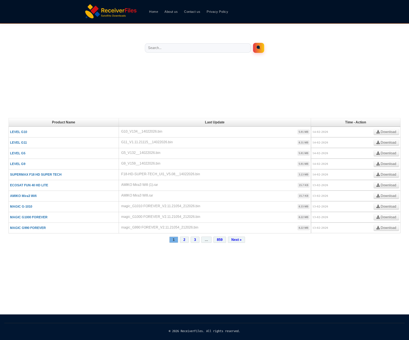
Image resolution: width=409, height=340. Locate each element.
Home (153, 11)
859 (220, 240)
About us (171, 11)
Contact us (192, 11)
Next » (236, 240)
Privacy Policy (217, 11)
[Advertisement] (204, 88)
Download (388, 132)
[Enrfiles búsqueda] (258, 48)
